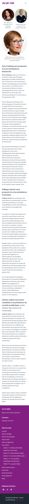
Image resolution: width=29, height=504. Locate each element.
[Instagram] (7, 489)
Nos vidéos (5, 445)
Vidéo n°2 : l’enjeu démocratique (13, 453)
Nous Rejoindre (7, 476)
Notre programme (8, 442)
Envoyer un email (7, 421)
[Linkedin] (11, 489)
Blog (3, 478)
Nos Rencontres (7, 473)
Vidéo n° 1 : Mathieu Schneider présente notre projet (12, 449)
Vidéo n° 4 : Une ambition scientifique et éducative (11, 460)
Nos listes (5, 470)
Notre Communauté (8, 467)
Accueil (4, 431)
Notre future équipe (8, 437)
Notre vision (6, 439)
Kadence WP (19, 500)
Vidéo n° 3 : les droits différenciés (14, 456)
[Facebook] (3, 489)
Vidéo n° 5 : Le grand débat (11, 464)
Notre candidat (7, 434)
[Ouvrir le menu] (25, 3)
